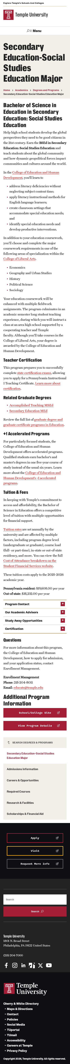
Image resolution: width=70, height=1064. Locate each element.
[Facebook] (6, 966)
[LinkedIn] (23, 966)
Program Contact (17, 604)
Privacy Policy (17, 1051)
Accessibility (16, 1040)
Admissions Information (22, 769)
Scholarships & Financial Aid (25, 814)
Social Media (16, 1024)
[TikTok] (32, 966)
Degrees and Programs (46, 90)
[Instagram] (15, 966)
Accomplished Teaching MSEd (31, 405)
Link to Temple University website (25, 989)
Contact (13, 1014)
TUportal (13, 1030)
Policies (12, 1019)
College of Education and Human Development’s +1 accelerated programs (32, 478)
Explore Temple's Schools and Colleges (23, 3)
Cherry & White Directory (21, 1003)
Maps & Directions (20, 1009)
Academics (21, 90)
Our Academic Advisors (21, 612)
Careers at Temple (20, 1045)
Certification (14, 629)
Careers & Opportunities (23, 780)
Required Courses (18, 791)
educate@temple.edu (28, 687)
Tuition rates (12, 529)
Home (6, 90)
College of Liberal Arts (19, 259)
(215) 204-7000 (13, 955)
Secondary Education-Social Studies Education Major (30, 756)
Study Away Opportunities (23, 620)
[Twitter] (40, 966)
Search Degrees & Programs (32, 742)
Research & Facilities (20, 802)
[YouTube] (49, 966)
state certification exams (34, 373)
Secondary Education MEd (28, 411)
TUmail (12, 1035)
